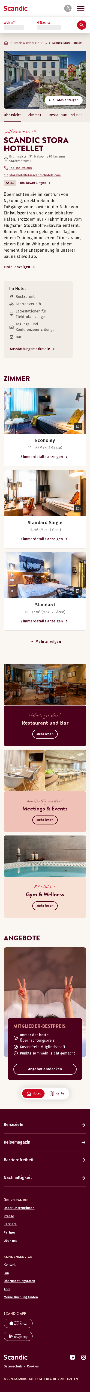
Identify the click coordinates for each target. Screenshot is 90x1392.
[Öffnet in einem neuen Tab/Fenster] (18, 1327)
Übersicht (12, 115)
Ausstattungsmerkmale (30, 349)
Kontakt (9, 1265)
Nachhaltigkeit (18, 1177)
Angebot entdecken (45, 1069)
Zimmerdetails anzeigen (42, 457)
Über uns (11, 1241)
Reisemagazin (17, 1142)
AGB (7, 1289)
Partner (9, 1233)
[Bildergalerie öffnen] (45, 411)
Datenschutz (13, 1366)
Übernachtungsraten (19, 1281)
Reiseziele (13, 1124)
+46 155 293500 (20, 168)
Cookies (33, 1366)
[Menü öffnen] (80, 8)
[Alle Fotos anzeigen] (45, 80)
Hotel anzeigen (17, 267)
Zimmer (34, 115)
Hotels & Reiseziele (26, 43)
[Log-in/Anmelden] (68, 8)
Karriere (10, 1224)
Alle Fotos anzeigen (63, 100)
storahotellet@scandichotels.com (35, 175)
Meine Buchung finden (21, 1297)
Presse (9, 1216)
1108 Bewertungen (32, 183)
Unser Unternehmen (19, 1208)
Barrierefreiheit (19, 1159)
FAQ (6, 1273)
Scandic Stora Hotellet (67, 43)
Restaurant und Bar (65, 115)
